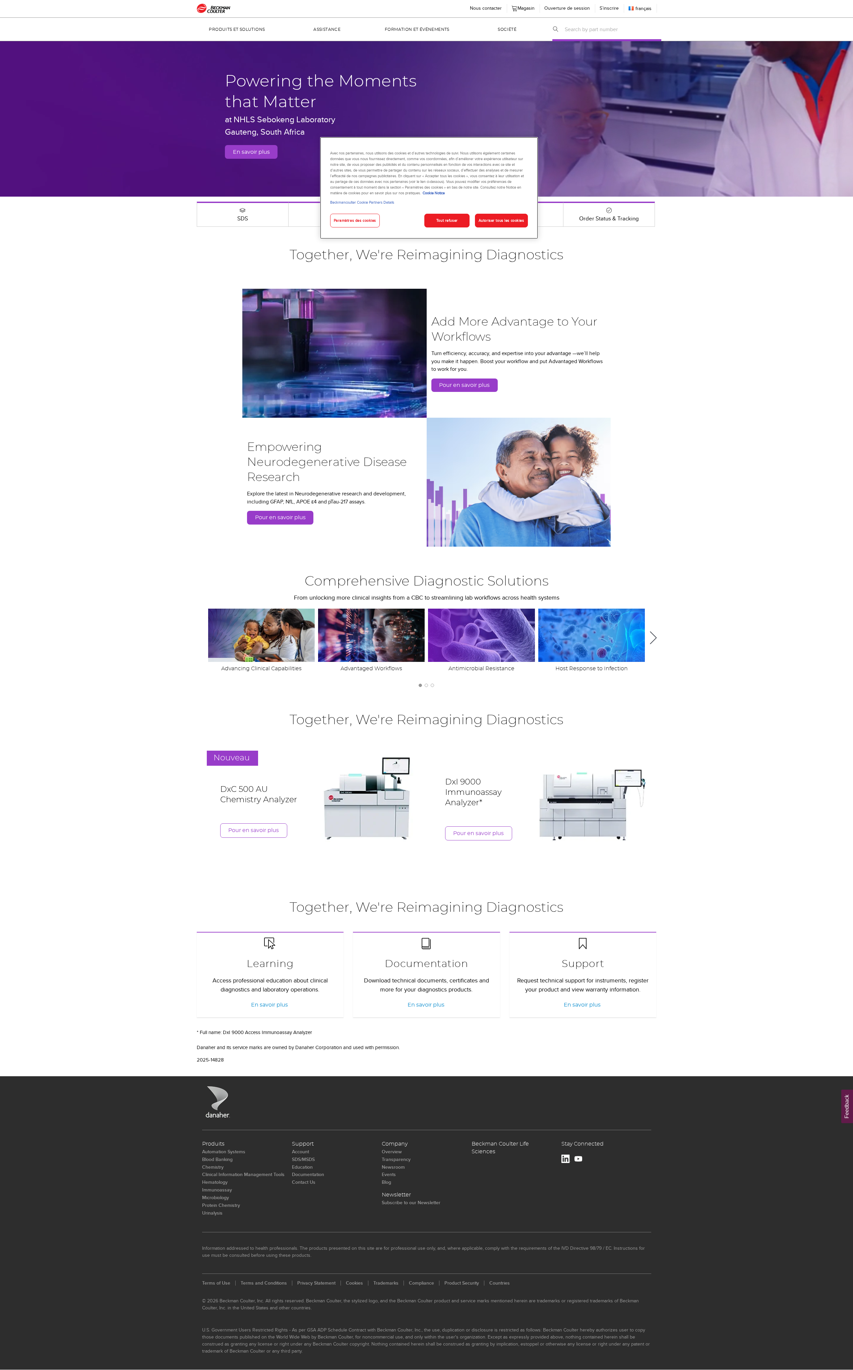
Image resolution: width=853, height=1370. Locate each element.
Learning (270, 964)
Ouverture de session (567, 8)
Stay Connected (582, 1144)
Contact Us (303, 1182)
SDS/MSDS (303, 1159)
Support (583, 964)
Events (389, 1174)
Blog (386, 1182)
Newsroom (393, 1167)
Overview (392, 1151)
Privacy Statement (316, 1283)
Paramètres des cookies (355, 220)
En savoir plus (251, 152)
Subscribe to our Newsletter (411, 1202)
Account (300, 1151)
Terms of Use (216, 1283)
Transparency (396, 1159)
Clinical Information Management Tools (243, 1174)
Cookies (354, 1283)
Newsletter (396, 1194)
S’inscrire (609, 8)
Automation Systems (223, 1151)
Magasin (525, 7)
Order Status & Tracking (609, 218)
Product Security (461, 1283)
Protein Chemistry (221, 1205)
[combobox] (611, 29)
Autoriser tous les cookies (501, 220)
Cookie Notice (434, 193)
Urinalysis (212, 1213)
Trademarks (386, 1283)
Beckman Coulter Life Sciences (500, 1147)
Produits (213, 1144)
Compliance (421, 1283)
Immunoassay (217, 1189)
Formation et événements (417, 29)
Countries (499, 1283)
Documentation (426, 964)
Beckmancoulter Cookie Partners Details (362, 202)
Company (395, 1144)
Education (302, 1167)
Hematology (215, 1182)
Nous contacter (486, 8)
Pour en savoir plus (464, 385)
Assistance (327, 29)
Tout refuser (447, 220)
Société (507, 29)
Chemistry (213, 1167)
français (643, 8)
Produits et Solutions (237, 29)
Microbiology (215, 1197)
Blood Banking (217, 1159)
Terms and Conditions (264, 1283)
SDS (242, 218)
